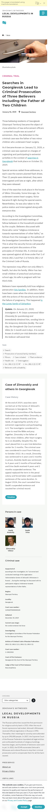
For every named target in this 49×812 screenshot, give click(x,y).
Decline (38, 807)
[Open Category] (33, 700)
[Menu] (43, 13)
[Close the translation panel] (44, 3)
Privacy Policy (8, 771)
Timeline (11, 497)
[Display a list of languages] (38, 3)
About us (6, 767)
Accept (24, 807)
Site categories (11, 700)
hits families (20, 289)
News (8, 35)
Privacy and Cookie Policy (18, 800)
